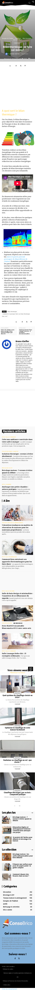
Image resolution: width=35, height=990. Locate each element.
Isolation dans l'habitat (10, 451)
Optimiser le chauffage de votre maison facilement (17, 729)
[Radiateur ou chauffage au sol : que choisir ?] (17, 749)
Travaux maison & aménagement (12, 522)
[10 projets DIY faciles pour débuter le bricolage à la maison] (6, 840)
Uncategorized (7, 623)
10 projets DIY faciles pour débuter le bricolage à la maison (22, 839)
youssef (17, 704)
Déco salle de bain (8, 591)
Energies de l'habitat (7, 38)
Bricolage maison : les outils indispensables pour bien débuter (23, 856)
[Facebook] (16, 66)
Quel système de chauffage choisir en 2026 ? (17, 696)
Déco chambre (6, 484)
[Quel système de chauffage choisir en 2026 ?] (17, 684)
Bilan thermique (12, 311)
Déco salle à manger (9, 437)
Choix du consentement (9, 989)
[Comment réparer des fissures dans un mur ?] (6, 877)
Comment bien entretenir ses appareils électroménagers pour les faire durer (17, 561)
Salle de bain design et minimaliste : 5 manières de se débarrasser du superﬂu (17, 595)
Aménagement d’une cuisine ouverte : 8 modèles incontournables (25, 331)
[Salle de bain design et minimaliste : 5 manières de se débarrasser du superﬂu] (17, 581)
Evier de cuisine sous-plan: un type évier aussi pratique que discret (8, 331)
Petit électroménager (9, 556)
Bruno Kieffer (15, 54)
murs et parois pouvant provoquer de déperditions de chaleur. (15, 259)
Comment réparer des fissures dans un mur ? (21, 875)
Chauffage (18, 38)
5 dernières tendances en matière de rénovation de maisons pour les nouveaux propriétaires (17, 527)
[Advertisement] (17, 88)
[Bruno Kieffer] (6, 54)
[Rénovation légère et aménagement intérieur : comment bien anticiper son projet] (6, 830)
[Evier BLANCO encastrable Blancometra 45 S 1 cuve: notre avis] (17, 613)
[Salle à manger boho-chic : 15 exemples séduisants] (17, 641)
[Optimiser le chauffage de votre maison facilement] (17, 716)
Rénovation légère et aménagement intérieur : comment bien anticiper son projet (22, 829)
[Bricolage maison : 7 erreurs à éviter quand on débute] (6, 820)
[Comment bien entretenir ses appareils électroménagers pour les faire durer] (17, 547)
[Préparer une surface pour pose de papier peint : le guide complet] (6, 867)
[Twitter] (21, 66)
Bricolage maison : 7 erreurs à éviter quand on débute (22, 818)
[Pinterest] (25, 66)
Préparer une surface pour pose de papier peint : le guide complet (22, 866)
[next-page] (19, 806)
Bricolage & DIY (7, 468)
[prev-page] (15, 806)
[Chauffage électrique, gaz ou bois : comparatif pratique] (17, 781)
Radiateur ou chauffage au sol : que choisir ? (17, 761)
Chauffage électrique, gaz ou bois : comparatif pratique (17, 793)
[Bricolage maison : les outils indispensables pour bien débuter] (6, 857)
